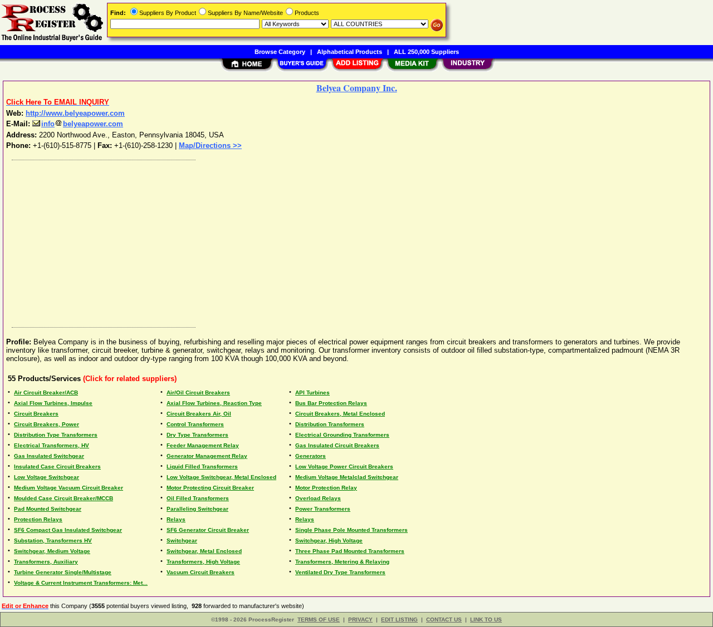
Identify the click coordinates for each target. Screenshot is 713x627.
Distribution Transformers (329, 424)
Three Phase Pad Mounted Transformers (349, 551)
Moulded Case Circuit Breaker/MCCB (63, 498)
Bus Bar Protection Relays (331, 403)
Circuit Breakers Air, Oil (199, 414)
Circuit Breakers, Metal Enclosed (340, 414)
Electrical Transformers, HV (51, 445)
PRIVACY (360, 619)
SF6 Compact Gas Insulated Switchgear (68, 530)
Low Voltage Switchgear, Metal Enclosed (221, 477)
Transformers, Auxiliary (46, 562)
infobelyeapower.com (82, 124)
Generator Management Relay (207, 456)
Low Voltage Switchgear (46, 477)
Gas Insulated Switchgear (49, 456)
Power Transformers (322, 509)
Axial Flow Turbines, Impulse (53, 403)
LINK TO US (486, 619)
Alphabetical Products (349, 51)
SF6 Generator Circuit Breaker (208, 530)
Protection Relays (38, 519)
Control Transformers (195, 424)
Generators (310, 456)
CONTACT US (444, 619)
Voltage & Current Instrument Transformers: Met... (81, 583)
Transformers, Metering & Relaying (342, 562)
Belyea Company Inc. (356, 87)
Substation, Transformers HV (53, 540)
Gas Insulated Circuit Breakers (337, 445)
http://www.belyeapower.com (75, 113)
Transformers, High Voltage (203, 562)
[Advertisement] (341, 241)
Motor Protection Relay (326, 488)
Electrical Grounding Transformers (342, 435)
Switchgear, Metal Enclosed (204, 551)
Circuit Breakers (36, 414)
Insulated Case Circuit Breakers (57, 466)
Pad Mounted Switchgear (47, 509)
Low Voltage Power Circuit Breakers (344, 466)
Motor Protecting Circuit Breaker (210, 488)
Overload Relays (318, 498)
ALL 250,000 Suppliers (426, 51)
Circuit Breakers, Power (46, 424)
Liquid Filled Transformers (202, 466)
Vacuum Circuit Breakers (201, 572)
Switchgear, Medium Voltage (52, 551)
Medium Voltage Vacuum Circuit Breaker (68, 488)
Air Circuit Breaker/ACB (46, 392)
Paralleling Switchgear (197, 509)
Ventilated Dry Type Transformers (340, 572)
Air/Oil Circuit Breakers (198, 392)
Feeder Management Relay (203, 445)
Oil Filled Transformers (198, 498)
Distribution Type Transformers (55, 435)
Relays (176, 519)
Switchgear (182, 540)
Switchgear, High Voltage (329, 540)
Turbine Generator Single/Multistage (62, 572)
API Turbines (312, 392)
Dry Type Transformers (197, 435)
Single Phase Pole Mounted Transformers (351, 530)
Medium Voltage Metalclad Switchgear (346, 477)
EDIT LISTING (399, 619)
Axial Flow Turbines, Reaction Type (214, 403)
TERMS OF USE (318, 619)
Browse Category (280, 51)
